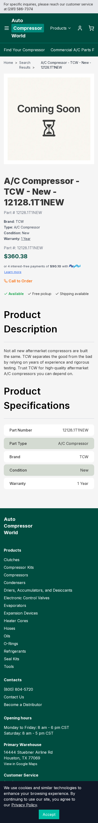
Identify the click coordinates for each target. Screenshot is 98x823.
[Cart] (91, 28)
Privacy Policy (24, 805)
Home (8, 63)
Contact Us (14, 697)
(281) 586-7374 (20, 9)
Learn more (12, 272)
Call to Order (21, 281)
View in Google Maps (20, 764)
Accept (49, 814)
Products (58, 28)
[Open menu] (7, 28)
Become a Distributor (23, 704)
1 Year (25, 239)
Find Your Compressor (24, 49)
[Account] (80, 28)
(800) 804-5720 (18, 689)
